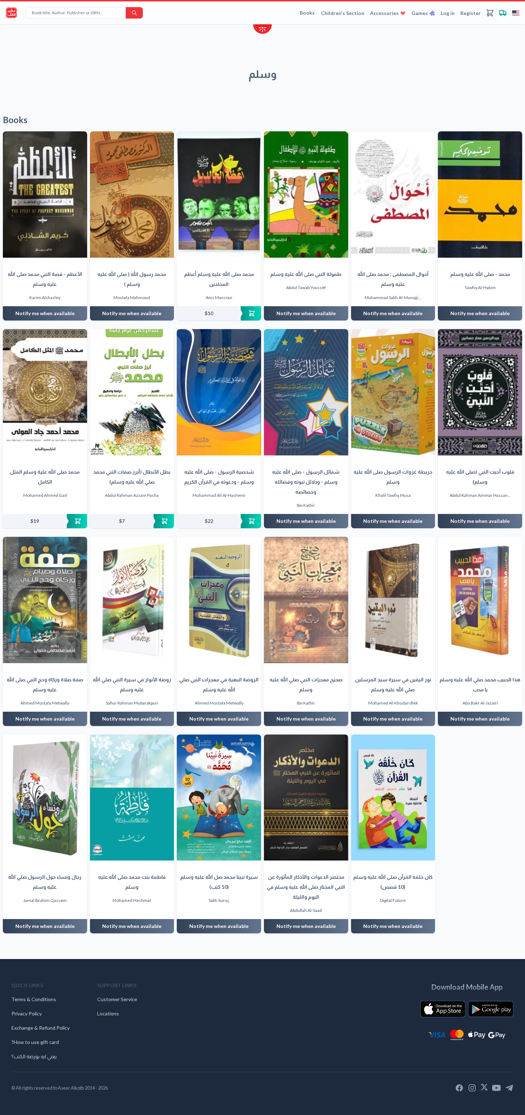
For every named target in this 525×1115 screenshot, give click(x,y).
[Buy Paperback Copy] (219, 313)
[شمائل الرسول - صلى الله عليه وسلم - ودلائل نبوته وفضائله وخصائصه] (306, 392)
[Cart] (490, 13)
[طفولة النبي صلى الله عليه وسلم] (306, 194)
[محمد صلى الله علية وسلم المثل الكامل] (45, 392)
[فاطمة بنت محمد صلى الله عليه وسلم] (132, 798)
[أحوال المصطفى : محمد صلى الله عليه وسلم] (393, 194)
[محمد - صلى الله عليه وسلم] (480, 194)
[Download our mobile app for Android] (491, 1009)
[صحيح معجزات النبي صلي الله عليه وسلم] (306, 600)
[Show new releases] (262, 29)
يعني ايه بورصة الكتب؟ (34, 1056)
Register (470, 13)
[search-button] (134, 13)
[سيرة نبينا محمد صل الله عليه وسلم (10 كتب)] (219, 798)
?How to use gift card (35, 1042)
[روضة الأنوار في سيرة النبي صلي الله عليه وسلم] (132, 600)
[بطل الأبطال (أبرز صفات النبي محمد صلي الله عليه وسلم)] (132, 392)
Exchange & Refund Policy (40, 1028)
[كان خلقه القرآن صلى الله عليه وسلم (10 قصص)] (393, 798)
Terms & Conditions (33, 999)
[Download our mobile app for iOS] (443, 1009)
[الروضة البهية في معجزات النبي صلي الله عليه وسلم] (219, 600)
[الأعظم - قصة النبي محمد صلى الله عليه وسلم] (45, 194)
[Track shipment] (503, 13)
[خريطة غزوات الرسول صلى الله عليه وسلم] (393, 392)
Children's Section (342, 13)
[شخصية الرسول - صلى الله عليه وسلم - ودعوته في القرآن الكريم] (219, 392)
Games (419, 13)
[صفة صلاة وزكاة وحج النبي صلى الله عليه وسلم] (45, 600)
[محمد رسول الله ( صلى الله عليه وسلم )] (132, 194)
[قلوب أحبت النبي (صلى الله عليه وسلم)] (480, 392)
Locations (108, 1013)
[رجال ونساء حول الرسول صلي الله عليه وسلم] (45, 798)
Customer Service (117, 999)
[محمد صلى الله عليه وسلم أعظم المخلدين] (219, 194)
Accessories (384, 13)
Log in (448, 13)
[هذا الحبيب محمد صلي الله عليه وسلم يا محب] (480, 600)
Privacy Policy (26, 1013)
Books (307, 13)
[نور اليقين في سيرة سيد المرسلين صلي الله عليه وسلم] (393, 600)
